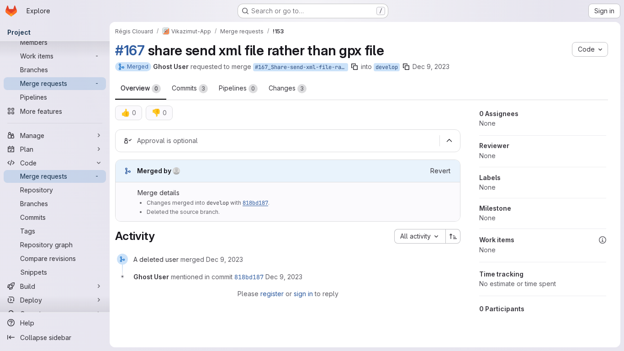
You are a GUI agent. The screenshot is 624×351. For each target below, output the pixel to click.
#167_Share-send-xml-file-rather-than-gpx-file (301, 67)
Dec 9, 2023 (430, 66)
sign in (303, 294)
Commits (188, 88)
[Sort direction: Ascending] (453, 236)
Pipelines (237, 88)
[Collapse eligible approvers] (449, 140)
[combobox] (419, 236)
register (272, 294)
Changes (286, 88)
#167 (130, 50)
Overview (139, 88)
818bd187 (255, 203)
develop (386, 67)
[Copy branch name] (354, 66)
